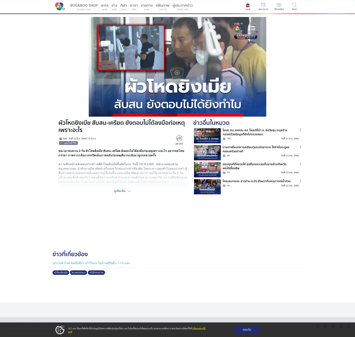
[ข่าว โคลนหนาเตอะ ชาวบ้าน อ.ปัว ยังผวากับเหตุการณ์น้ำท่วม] (207, 186)
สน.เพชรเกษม (78, 272)
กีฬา (124, 8)
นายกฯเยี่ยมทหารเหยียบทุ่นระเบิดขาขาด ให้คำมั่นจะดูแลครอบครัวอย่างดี (256, 149)
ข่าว (114, 7)
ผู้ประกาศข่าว (183, 7)
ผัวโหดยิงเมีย (60, 272)
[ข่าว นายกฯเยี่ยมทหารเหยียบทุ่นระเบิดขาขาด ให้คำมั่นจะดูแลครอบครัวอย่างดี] (207, 152)
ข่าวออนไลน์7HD (68, 143)
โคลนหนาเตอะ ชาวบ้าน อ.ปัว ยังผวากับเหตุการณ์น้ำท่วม (257, 181)
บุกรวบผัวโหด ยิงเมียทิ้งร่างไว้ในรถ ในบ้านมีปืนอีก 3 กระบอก (91, 263)
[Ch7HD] (59, 6)
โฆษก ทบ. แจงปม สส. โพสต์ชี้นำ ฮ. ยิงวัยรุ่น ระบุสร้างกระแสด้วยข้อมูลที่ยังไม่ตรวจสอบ (255, 132)
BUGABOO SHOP (84, 7)
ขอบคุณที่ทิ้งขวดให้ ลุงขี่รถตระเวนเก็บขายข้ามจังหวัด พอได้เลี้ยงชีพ (254, 166)
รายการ (147, 7)
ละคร (105, 7)
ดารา (134, 7)
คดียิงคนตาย (96, 272)
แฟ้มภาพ (163, 7)
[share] (179, 138)
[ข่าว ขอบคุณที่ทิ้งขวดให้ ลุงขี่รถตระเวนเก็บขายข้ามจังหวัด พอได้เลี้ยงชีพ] (207, 169)
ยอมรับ (247, 330)
